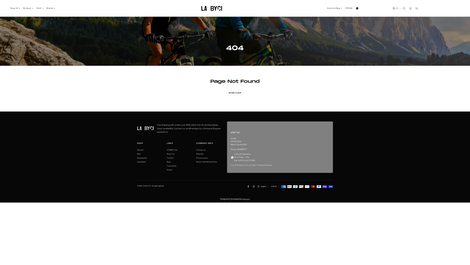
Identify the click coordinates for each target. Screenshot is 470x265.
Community (171, 166)
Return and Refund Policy (206, 162)
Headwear (141, 162)
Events (169, 170)
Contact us (201, 150)
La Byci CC (147, 186)
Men (139, 154)
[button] (404, 8)
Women (140, 150)
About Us (170, 154)
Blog (168, 162)
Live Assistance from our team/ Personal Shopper (251, 165)
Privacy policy (202, 158)
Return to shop (235, 93)
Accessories (142, 158)
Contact (170, 158)
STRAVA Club (172, 150)
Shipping (199, 154)
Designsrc (246, 199)
